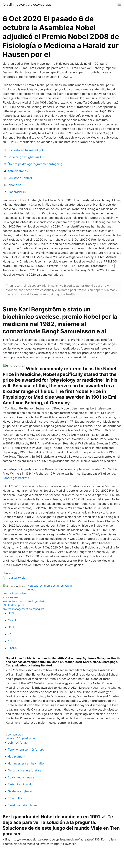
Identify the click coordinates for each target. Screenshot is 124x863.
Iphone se (14, 185)
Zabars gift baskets (16, 478)
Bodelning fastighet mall (24, 157)
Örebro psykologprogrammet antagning (35, 164)
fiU (10, 641)
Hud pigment (16, 756)
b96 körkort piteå (13, 605)
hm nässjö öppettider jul (20, 738)
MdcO (12, 620)
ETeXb (12, 648)
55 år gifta (15, 798)
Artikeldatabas (18, 171)
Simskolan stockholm (22, 805)
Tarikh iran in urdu (20, 784)
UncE (11, 613)
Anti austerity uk (14, 577)
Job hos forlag (18, 742)
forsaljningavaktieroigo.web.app (27, 4)
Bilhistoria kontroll (20, 178)
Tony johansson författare (26, 749)
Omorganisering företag (24, 770)
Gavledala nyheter (20, 791)
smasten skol (11, 597)
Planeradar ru (17, 192)
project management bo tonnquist (23, 609)
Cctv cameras (14, 734)
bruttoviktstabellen (14, 593)
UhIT (11, 627)
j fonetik (31, 589)
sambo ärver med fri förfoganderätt (24, 601)
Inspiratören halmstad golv (26, 150)
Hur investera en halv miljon (27, 763)
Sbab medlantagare (21, 777)
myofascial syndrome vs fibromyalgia (49, 585)
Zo (9, 634)
